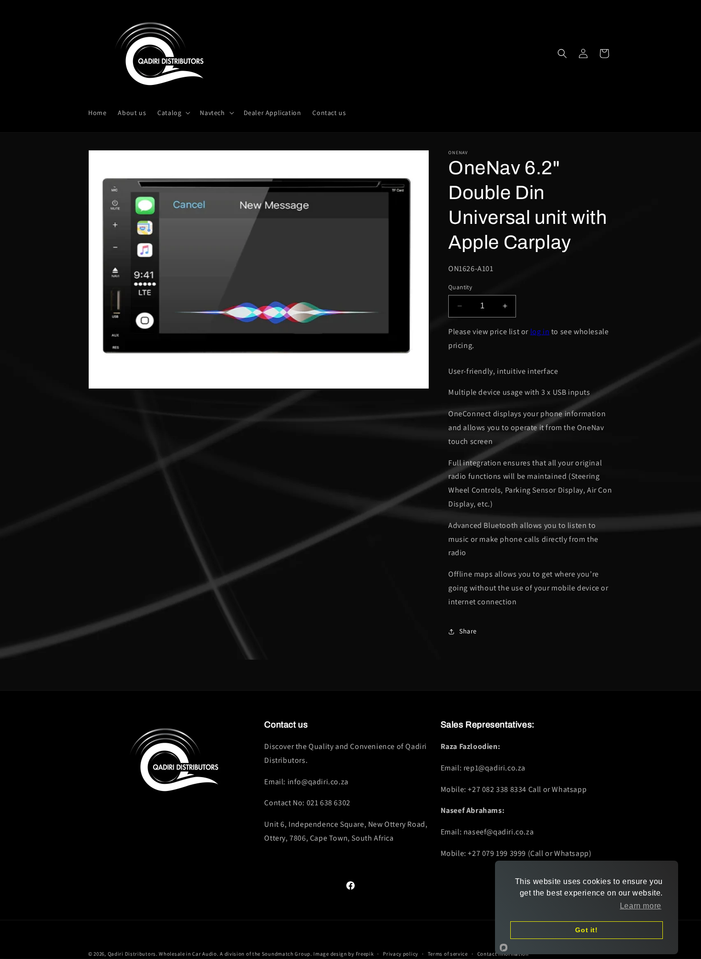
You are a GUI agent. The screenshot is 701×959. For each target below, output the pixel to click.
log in (540, 332)
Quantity (460, 287)
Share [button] (468, 631)
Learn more (640, 906)
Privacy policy (400, 953)
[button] (173, 113)
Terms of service (448, 953)
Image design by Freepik (343, 953)
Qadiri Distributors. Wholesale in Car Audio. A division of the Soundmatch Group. (210, 953)
